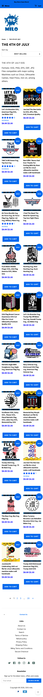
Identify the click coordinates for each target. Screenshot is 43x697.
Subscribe (33, 680)
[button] (8, 118)
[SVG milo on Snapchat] (29, 663)
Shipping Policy (21, 645)
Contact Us (21, 629)
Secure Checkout (21, 652)
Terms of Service (21, 635)
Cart (39, 6)
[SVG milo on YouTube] (33, 663)
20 (28, 598)
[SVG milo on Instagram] (24, 663)
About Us (21, 626)
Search (21, 632)
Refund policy (21, 639)
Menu (6, 6)
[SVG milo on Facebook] (14, 663)
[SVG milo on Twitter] (9, 663)
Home (4, 39)
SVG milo (28, 688)
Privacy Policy (21, 642)
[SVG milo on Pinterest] (19, 663)
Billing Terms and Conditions (21, 648)
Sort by (5, 50)
